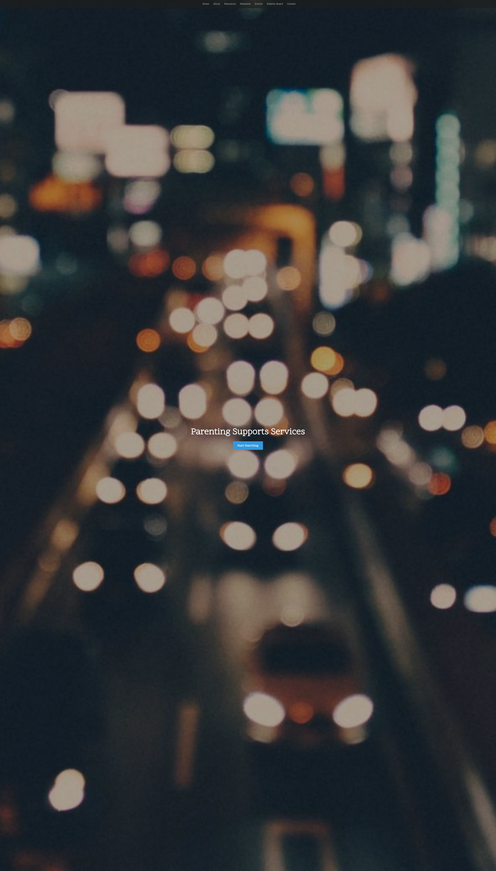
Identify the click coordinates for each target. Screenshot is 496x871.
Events (259, 4)
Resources (230, 4)
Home (205, 4)
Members (245, 4)
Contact (291, 4)
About (216, 4)
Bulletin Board (275, 4)
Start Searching (248, 446)
